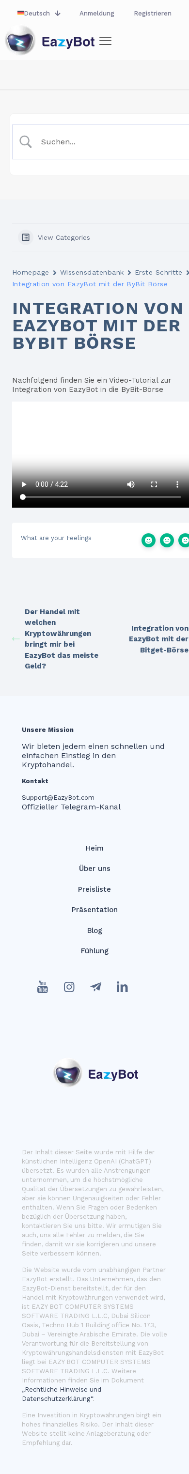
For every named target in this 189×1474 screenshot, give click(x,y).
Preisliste (94, 889)
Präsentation (95, 909)
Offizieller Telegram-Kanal (71, 806)
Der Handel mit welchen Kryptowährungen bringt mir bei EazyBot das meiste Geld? (61, 639)
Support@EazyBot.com (58, 797)
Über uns (94, 868)
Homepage (30, 272)
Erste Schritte (159, 272)
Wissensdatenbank (92, 272)
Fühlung (95, 950)
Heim (95, 848)
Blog (94, 930)
